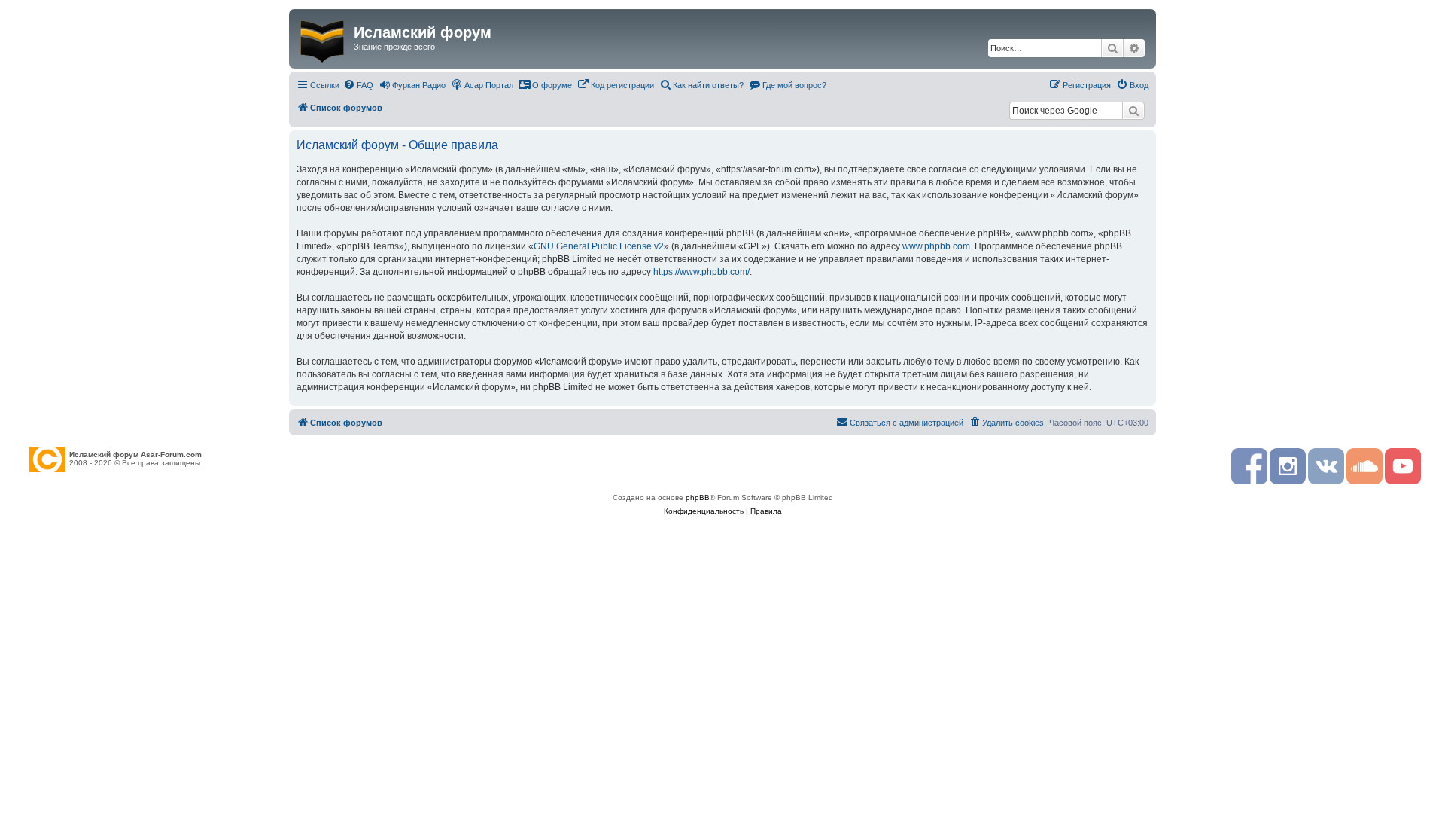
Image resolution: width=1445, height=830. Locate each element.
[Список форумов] (323, 38)
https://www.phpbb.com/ (701, 272)
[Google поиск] (1133, 111)
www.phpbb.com (936, 246)
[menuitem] (358, 85)
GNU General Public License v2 (599, 246)
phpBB (698, 497)
